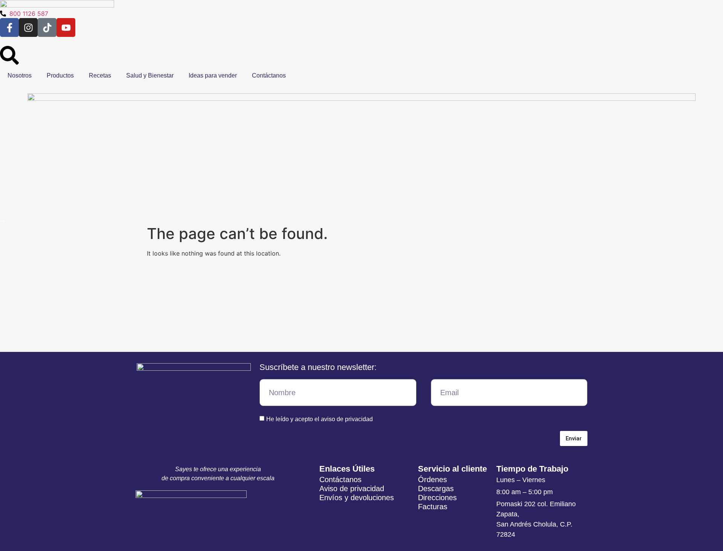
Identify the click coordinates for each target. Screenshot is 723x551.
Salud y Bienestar (150, 75)
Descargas (436, 488)
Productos (60, 75)
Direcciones (437, 497)
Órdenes (432, 479)
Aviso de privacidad (351, 488)
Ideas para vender (213, 75)
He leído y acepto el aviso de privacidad (319, 419)
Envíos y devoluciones (356, 497)
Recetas (100, 75)
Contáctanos (269, 75)
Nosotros (20, 75)
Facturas (432, 506)
